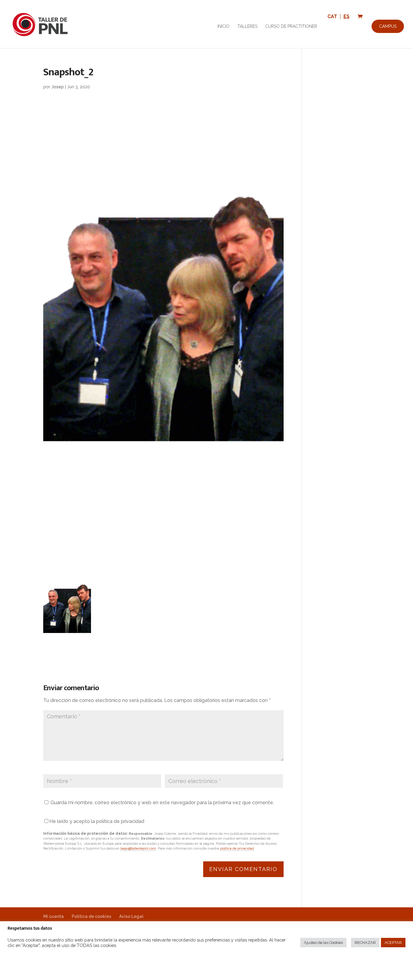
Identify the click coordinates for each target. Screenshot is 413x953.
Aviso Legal (131, 916)
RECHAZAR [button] (365, 942)
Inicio (223, 26)
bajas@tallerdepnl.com (138, 848)
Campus (387, 26)
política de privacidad (237, 848)
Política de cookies (91, 916)
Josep (57, 86)
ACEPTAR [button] (393, 942)
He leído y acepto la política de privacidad (96, 821)
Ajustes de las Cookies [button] (323, 942)
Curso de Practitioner (291, 26)
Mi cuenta (53, 916)
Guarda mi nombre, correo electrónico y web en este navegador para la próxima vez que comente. (162, 802)
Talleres (247, 26)
